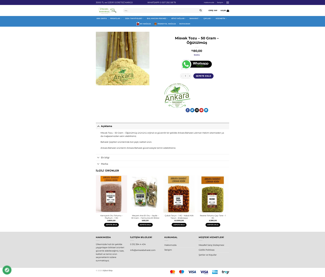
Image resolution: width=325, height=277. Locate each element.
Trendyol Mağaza (166, 24)
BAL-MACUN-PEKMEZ (156, 18)
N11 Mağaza (145, 24)
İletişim (220, 2)
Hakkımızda (209, 2)
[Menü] (227, 2)
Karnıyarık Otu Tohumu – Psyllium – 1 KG (111, 216)
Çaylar (207, 18)
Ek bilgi (105, 157)
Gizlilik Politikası (207, 250)
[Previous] (96, 203)
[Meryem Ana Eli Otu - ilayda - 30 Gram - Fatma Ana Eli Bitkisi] (145, 194)
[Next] (228, 203)
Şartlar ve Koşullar (208, 255)
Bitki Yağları (177, 18)
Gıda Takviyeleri (133, 18)
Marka (104, 163)
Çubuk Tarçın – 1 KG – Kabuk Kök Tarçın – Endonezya (179, 216)
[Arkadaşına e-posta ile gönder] (197, 110)
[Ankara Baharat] (177, 95)
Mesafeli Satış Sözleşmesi (211, 245)
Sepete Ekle (203, 76)
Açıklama (106, 126)
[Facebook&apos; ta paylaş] (188, 110)
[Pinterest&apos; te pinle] (201, 110)
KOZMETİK (220, 18)
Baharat (194, 18)
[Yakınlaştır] (99, 82)
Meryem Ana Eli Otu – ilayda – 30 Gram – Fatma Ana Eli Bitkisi (145, 216)
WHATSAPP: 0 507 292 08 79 (161, 2)
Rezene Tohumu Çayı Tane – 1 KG (213, 216)
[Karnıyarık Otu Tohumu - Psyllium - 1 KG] (111, 194)
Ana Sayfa (101, 18)
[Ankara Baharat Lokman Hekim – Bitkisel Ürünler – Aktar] (107, 10)
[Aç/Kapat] (98, 126)
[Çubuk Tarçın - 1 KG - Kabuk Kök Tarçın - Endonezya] (179, 194)
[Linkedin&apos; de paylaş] (206, 110)
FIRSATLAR (115, 18)
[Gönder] (201, 10)
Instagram (184, 24)
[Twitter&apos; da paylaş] (192, 110)
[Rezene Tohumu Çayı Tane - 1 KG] (213, 194)
